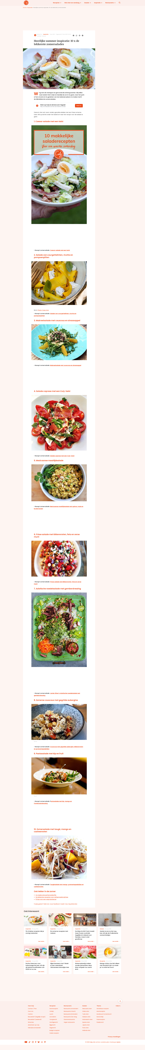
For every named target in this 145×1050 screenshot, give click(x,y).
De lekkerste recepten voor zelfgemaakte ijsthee (52, 897)
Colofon (30, 1014)
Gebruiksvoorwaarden (34, 1028)
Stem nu (78, 106)
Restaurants (109, 3)
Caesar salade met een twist (60, 250)
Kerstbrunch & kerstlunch (104, 1014)
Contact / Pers (32, 1008)
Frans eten (85, 1028)
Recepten (56, 3)
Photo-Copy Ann (43, 310)
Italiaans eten (86, 1017)
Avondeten (53, 1017)
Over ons (30, 1011)
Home (24, 7)
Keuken (86, 3)
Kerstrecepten (54, 1008)
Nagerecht (53, 1028)
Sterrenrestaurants (69, 1019)
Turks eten (85, 1014)
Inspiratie (97, 3)
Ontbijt (52, 1011)
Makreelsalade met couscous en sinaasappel (65, 365)
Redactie (39, 34)
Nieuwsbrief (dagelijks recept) (36, 1017)
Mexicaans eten (87, 1008)
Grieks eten (85, 1011)
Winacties (31, 1022)
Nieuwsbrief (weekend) (34, 1019)
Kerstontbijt (100, 1017)
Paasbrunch (100, 1022)
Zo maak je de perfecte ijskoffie (46, 895)
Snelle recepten (54, 1033)
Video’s (118, 1006)
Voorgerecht (53, 1019)
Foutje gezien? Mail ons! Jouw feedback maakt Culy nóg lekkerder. (56, 904)
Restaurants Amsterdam (71, 1008)
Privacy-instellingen (114, 1037)
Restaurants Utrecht (70, 1011)
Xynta (118, 1042)
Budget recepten (55, 1030)
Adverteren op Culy (33, 1025)
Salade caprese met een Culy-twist (62, 456)
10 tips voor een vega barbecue (46, 899)
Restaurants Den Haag (70, 1017)
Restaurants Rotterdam (71, 1014)
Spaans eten (86, 1022)
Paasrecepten (101, 1019)
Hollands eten (86, 1030)
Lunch (51, 1014)
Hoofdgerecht (54, 1022)
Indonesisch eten (87, 1019)
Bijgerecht (52, 1025)
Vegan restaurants (69, 1022)
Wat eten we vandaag (71, 3)
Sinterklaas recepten (103, 1008)
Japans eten (86, 1025)
